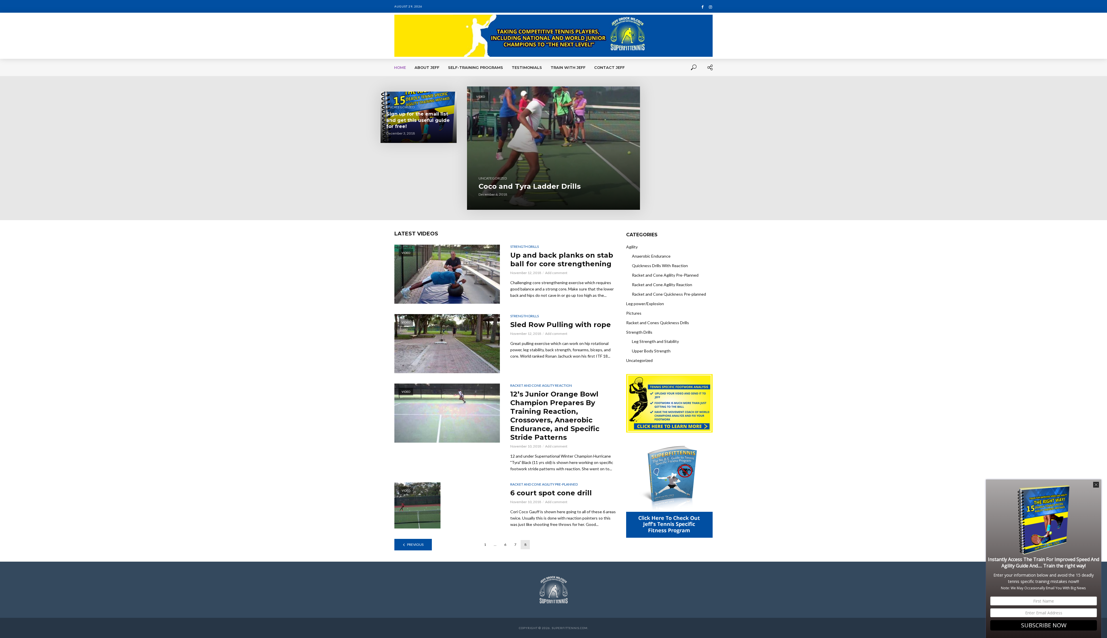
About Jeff (427, 67)
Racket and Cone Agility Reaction (541, 385)
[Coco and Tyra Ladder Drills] (553, 148)
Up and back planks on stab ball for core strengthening (561, 259)
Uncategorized (493, 178)
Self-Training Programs (475, 67)
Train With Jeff (568, 67)
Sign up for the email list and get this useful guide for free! (418, 120)
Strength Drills (524, 246)
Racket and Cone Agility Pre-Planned (544, 484)
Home (400, 67)
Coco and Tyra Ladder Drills (530, 186)
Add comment (556, 273)
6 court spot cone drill (551, 493)
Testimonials (527, 67)
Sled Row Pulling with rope (560, 324)
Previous (415, 544)
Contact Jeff (609, 67)
